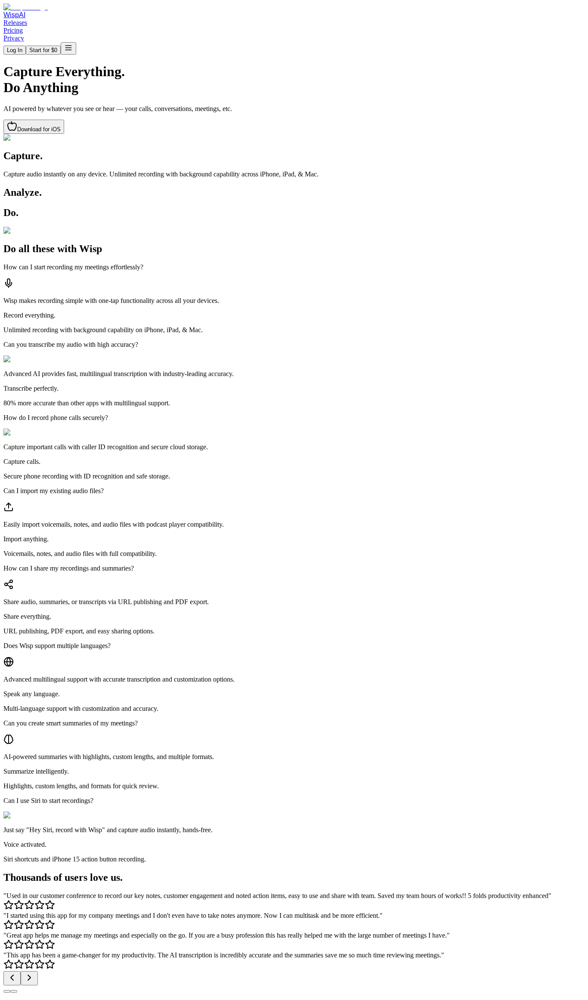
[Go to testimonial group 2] (13, 991)
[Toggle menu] (68, 48)
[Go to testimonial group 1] (6, 991)
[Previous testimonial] (12, 978)
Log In (14, 50)
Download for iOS (39, 129)
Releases (15, 22)
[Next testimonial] (29, 978)
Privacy (13, 38)
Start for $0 (43, 50)
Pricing (13, 30)
